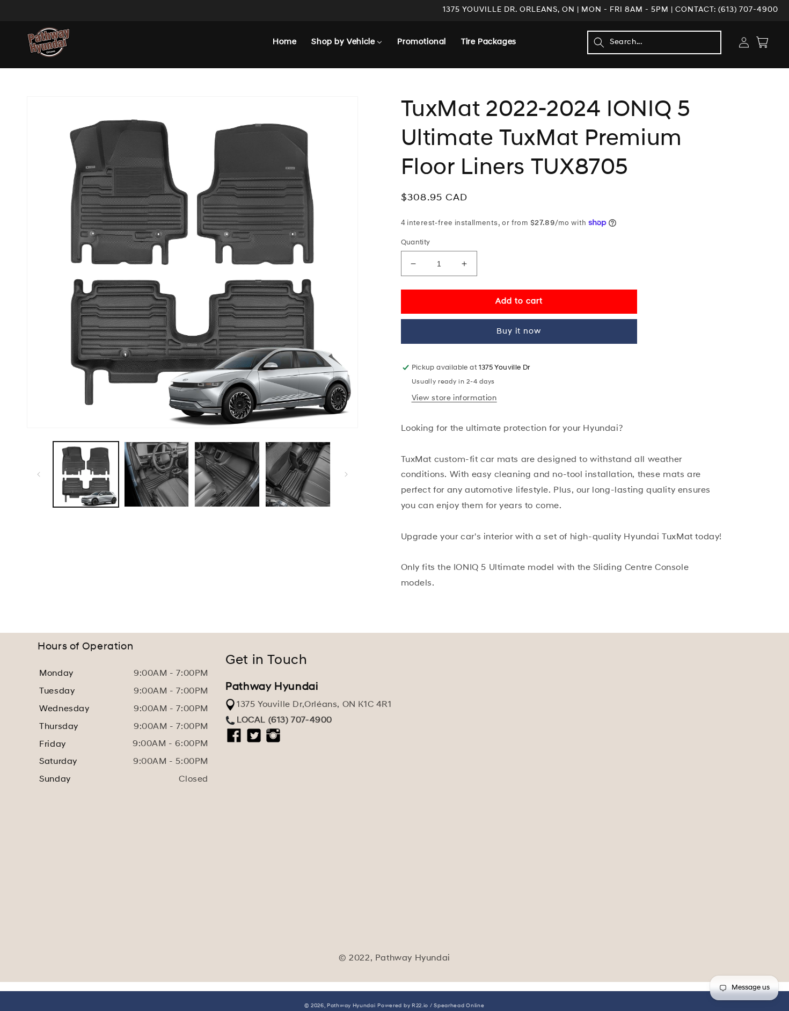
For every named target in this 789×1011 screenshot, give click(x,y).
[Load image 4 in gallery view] (298, 474)
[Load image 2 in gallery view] (156, 474)
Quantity (415, 242)
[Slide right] (346, 474)
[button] (654, 42)
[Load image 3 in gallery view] (227, 474)
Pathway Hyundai (351, 1006)
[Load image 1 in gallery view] (86, 474)
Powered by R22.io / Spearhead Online (430, 1006)
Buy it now (518, 332)
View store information (454, 398)
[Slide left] (38, 474)
